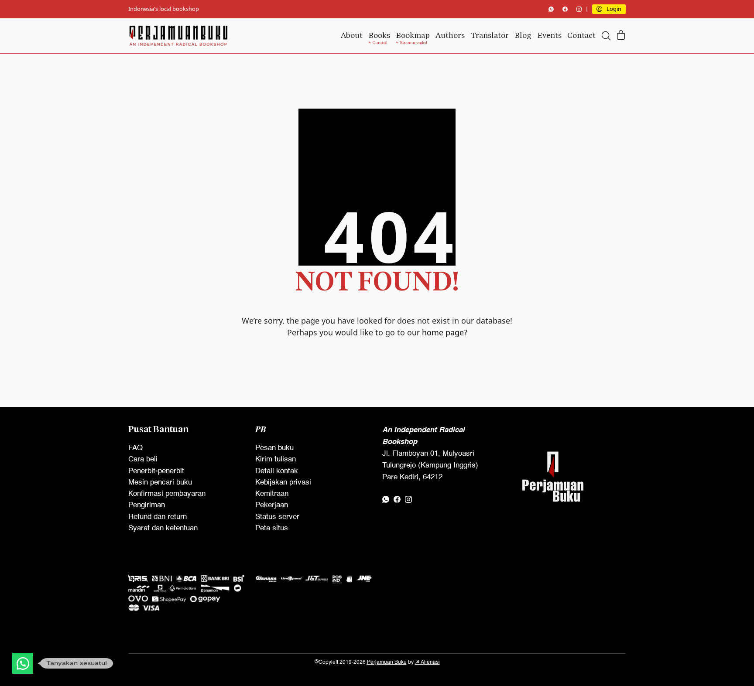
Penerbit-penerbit (156, 471)
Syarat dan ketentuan (163, 528)
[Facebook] (565, 9)
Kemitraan (271, 494)
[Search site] (606, 36)
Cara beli (143, 459)
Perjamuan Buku (387, 662)
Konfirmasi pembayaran (167, 494)
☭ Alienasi (427, 662)
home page (443, 332)
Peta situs (271, 528)
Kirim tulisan (275, 459)
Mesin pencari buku (160, 482)
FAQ (135, 448)
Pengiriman (146, 505)
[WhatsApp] (551, 9)
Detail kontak (276, 471)
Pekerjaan (271, 505)
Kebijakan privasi (283, 482)
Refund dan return (157, 517)
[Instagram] (579, 9)
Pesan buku (274, 448)
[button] (22, 663)
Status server (277, 517)
